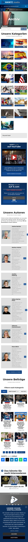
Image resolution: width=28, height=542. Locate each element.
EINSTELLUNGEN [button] (14, 531)
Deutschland (7, 401)
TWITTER (14, 201)
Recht (21, 401)
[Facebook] (18, 505)
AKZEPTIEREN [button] (14, 537)
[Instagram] (15, 505)
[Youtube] (12, 505)
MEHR (14, 198)
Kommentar (7, 402)
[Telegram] (6, 505)
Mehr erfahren (16, 528)
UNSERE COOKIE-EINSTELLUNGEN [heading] (14, 509)
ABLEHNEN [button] (14, 534)
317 (15, 452)
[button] (26, 6)
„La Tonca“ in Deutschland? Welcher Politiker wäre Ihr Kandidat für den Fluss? (17, 10)
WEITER (20, 452)
